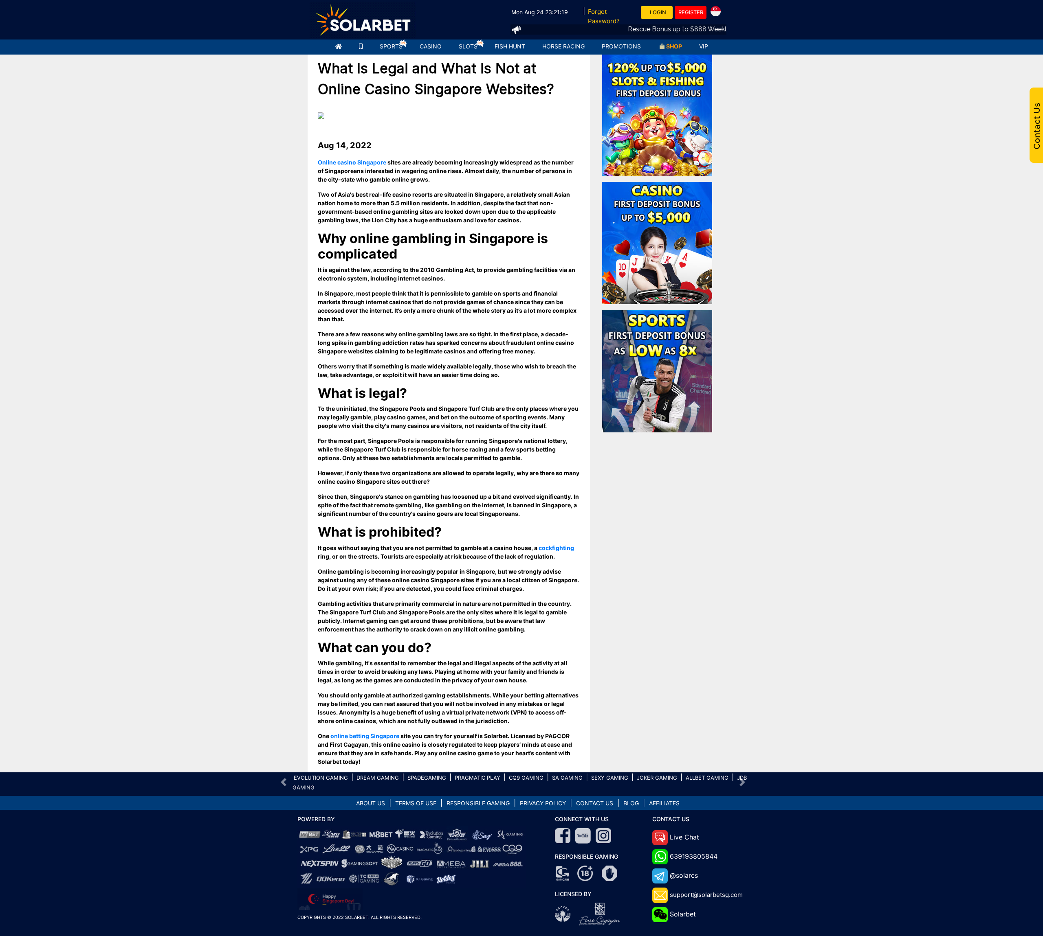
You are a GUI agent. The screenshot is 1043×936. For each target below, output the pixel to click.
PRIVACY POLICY (543, 803)
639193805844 (693, 856)
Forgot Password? (604, 16)
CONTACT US (594, 803)
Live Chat (684, 837)
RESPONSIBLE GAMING (478, 803)
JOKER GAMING (657, 777)
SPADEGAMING (426, 777)
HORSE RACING (563, 46)
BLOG (631, 803)
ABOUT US (370, 803)
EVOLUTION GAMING (321, 777)
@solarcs (684, 875)
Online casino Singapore (352, 162)
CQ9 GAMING (526, 777)
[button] (283, 782)
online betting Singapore (364, 735)
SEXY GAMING (609, 777)
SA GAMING (567, 777)
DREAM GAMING (377, 777)
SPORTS (391, 46)
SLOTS (468, 46)
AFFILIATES (664, 803)
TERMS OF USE (415, 803)
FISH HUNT (510, 46)
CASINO (431, 46)
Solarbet (683, 914)
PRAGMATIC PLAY (477, 777)
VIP (703, 46)
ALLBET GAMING (707, 777)
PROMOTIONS (621, 46)
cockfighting (556, 547)
